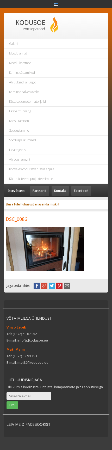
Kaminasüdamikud (22, 72)
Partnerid (39, 190)
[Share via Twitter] (52, 285)
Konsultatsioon (19, 121)
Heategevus (17, 150)
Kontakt (60, 190)
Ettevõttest (16, 190)
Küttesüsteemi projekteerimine (31, 179)
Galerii (13, 43)
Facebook (81, 190)
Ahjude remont (19, 159)
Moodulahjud (18, 53)
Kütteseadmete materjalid (27, 101)
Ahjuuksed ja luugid (22, 82)
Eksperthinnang (20, 111)
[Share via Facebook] (37, 285)
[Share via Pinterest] (59, 285)
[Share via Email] (67, 285)
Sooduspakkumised (22, 140)
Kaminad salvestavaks (24, 92)
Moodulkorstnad (20, 63)
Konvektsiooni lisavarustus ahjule (31, 169)
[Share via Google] (44, 285)
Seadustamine (19, 130)
